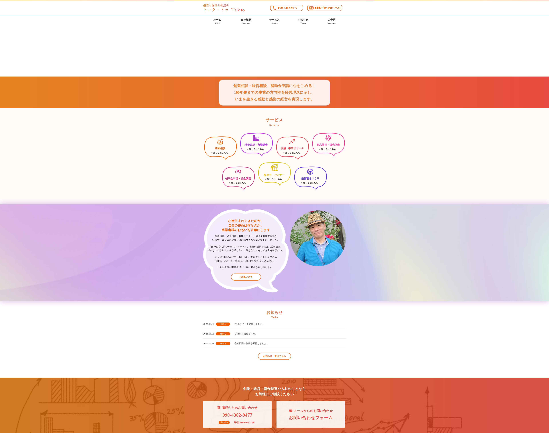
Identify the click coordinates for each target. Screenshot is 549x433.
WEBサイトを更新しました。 (249, 324)
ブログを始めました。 (245, 333)
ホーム (217, 21)
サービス (274, 21)
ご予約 (331, 21)
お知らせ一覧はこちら (274, 356)
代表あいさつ (245, 277)
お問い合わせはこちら (327, 7)
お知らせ (303, 21)
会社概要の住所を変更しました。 (251, 343)
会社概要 (246, 21)
